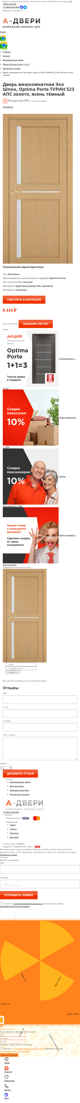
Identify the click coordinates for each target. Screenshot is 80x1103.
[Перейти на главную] (21, 23)
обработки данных (8, 854)
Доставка (14, 837)
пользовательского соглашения (15, 906)
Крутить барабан (9, 1055)
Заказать (13, 672)
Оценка (3, 763)
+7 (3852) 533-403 (11, 7)
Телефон (7, 721)
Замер (13, 824)
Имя (5, 693)
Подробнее (8, 107)
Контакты (14, 833)
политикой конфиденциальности (28, 903)
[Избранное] (6, 17)
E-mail (5, 707)
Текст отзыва (9, 734)
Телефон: (4, 877)
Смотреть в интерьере (24, 299)
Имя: (2, 862)
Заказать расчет (36, 324)
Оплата (13, 829)
